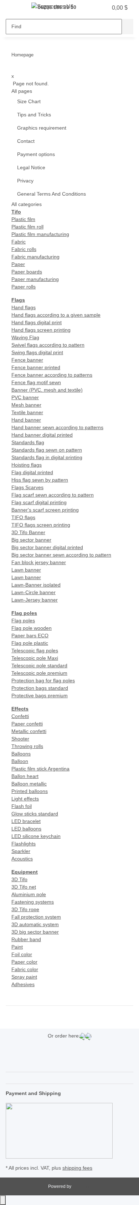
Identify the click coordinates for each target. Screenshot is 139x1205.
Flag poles (23, 620)
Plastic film (23, 219)
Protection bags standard (39, 688)
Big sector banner (31, 540)
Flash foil (21, 806)
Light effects (25, 799)
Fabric (18, 242)
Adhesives (23, 984)
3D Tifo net (23, 887)
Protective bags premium (39, 695)
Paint (17, 947)
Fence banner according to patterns (51, 375)
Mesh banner (26, 405)
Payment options (36, 154)
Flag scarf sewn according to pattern (52, 495)
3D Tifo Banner (28, 532)
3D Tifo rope (25, 909)
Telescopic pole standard (39, 665)
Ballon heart (24, 776)
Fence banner (27, 360)
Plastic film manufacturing (40, 234)
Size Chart (29, 101)
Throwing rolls (27, 746)
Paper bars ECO (29, 635)
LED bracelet (26, 821)
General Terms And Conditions (51, 194)
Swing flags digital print (37, 352)
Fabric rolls (23, 249)
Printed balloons (29, 791)
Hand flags (23, 307)
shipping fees (77, 1168)
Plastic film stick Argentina (40, 769)
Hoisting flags (26, 465)
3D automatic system (35, 924)
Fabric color (24, 969)
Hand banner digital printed (42, 435)
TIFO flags (23, 517)
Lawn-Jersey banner (34, 600)
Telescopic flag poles (34, 650)
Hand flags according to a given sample (56, 315)
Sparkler (20, 851)
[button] (87, 8)
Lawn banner (26, 570)
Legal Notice (31, 167)
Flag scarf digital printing (39, 502)
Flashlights (23, 844)
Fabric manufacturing (35, 257)
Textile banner (27, 412)
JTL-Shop (81, 1186)
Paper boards (26, 272)
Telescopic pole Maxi (34, 658)
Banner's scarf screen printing (45, 510)
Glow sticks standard (34, 814)
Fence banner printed (35, 367)
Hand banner (26, 420)
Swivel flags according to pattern (47, 345)
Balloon (19, 761)
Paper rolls (23, 287)
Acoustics (22, 859)
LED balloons (26, 829)
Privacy (25, 181)
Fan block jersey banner (38, 562)
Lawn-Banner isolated (36, 585)
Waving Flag (25, 337)
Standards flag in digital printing (46, 457)
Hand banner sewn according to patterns (57, 427)
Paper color (24, 962)
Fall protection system (36, 917)
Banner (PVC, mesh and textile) (47, 390)
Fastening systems (32, 902)
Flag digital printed (32, 472)
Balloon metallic (29, 784)
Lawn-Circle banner (33, 592)
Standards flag (27, 442)
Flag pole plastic (29, 643)
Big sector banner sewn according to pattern (61, 555)
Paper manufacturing (35, 279)
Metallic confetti (28, 731)
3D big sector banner (35, 932)
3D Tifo (19, 879)
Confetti (20, 716)
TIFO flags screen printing (40, 525)
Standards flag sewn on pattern (46, 450)
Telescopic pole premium (39, 673)
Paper (18, 264)
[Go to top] (3, 1200)
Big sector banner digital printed (47, 547)
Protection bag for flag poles (43, 680)
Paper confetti (27, 724)
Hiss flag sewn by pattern (39, 480)
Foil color (21, 954)
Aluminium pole (28, 894)
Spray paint (24, 977)
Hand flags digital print (36, 322)
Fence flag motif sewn (36, 382)
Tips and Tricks (34, 114)
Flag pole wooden (31, 628)
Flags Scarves (27, 487)
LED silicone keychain (36, 836)
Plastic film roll (27, 227)
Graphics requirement (41, 128)
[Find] (127, 26)
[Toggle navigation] (15, 8)
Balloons (21, 754)
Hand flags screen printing (41, 330)
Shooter (20, 739)
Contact (26, 141)
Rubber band (26, 939)
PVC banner (25, 397)
